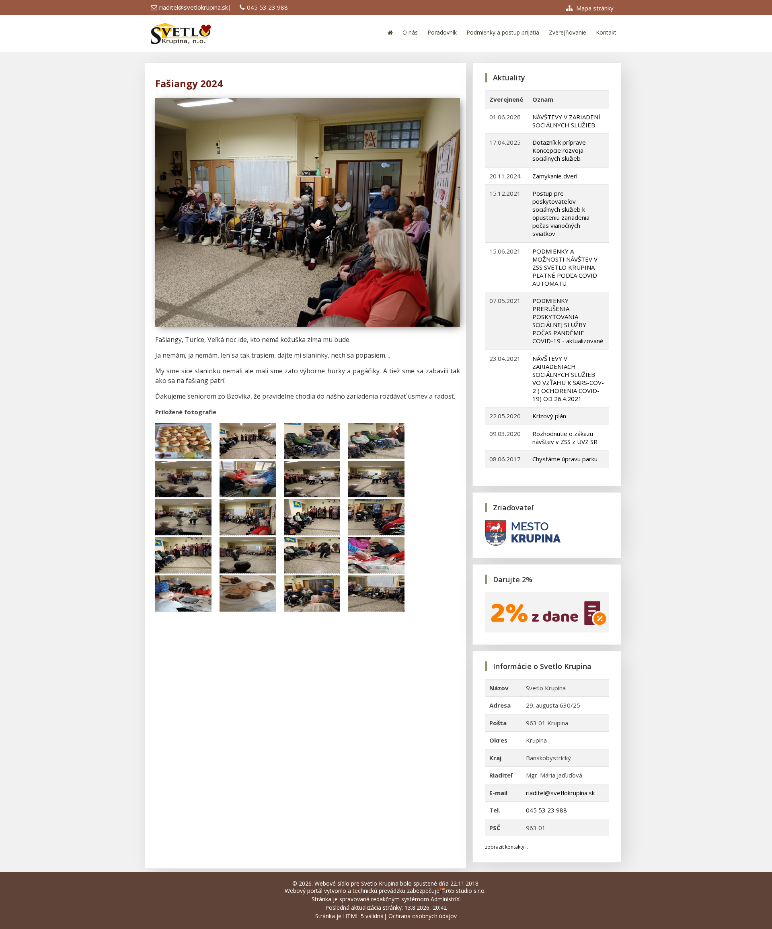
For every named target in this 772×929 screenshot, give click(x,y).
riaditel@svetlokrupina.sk (193, 7)
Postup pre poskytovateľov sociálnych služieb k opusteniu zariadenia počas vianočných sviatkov (560, 213)
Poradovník (442, 32)
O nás (410, 32)
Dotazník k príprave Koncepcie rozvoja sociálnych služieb (559, 150)
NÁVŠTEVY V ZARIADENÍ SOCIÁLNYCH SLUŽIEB (566, 121)
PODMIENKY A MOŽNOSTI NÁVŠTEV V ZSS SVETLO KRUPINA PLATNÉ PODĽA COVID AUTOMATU (564, 267)
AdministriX (445, 899)
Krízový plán (549, 416)
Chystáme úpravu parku (564, 459)
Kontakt (606, 32)
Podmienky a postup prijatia (502, 32)
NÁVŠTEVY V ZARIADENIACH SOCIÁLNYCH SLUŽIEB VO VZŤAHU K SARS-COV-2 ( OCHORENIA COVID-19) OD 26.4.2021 (568, 378)
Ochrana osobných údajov (422, 916)
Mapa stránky (594, 8)
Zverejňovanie (567, 32)
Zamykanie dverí (554, 176)
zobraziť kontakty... (506, 846)
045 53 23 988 (267, 7)
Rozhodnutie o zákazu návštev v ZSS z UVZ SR (564, 438)
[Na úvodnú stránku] (390, 32)
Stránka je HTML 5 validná (349, 916)
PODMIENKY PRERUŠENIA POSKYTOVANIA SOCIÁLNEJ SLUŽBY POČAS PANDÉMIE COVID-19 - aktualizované (568, 321)
